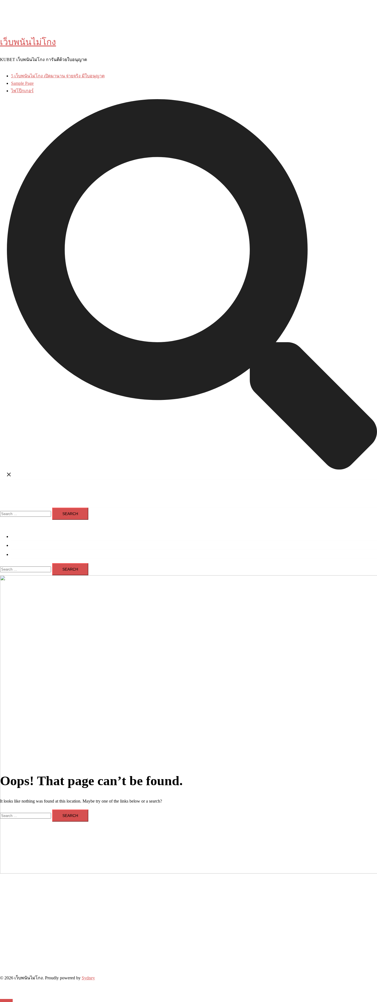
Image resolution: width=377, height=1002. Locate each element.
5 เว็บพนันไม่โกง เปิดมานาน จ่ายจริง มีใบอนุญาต (58, 75)
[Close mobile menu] (2, 523)
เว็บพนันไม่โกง (28, 42)
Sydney (88, 977)
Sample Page (22, 83)
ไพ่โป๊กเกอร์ (22, 90)
